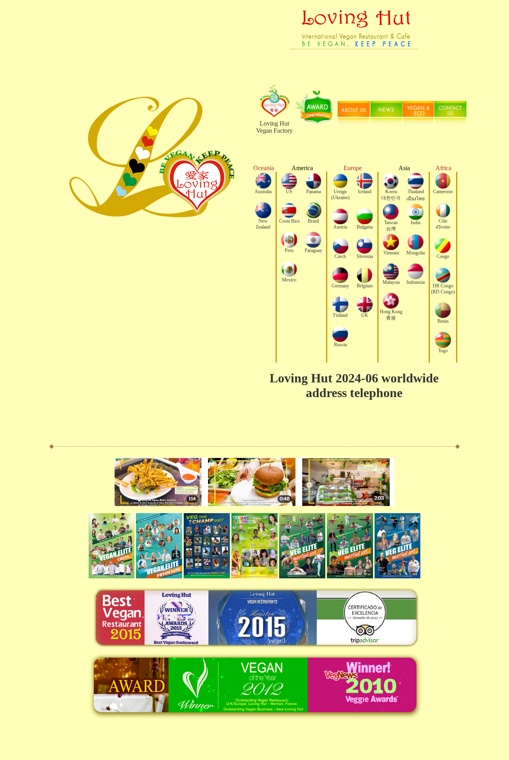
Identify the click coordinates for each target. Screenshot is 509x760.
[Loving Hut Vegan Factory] (354, 73)
